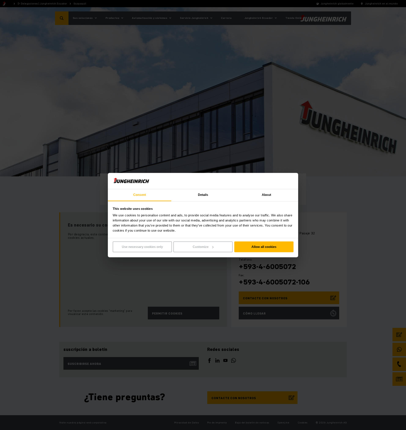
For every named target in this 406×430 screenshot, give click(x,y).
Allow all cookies (263, 247)
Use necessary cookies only (142, 247)
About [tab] (266, 195)
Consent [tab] (139, 195)
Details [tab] (203, 195)
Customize (200, 247)
